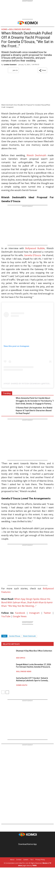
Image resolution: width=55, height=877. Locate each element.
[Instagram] (24, 840)
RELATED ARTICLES (11, 644)
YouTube (6, 616)
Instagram (34, 612)
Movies (45, 863)
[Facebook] (3, 631)
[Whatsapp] (12, 631)
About (12, 860)
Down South (21, 685)
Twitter (47, 612)
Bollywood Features (20, 29)
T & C (32, 860)
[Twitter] (8, 631)
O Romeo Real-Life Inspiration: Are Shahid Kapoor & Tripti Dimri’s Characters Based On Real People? (34, 410)
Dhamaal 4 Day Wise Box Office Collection (34, 651)
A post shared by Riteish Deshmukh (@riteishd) (28, 384)
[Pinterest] (27, 840)
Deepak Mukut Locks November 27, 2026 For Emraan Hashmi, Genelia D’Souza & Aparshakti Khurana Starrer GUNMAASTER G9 (34, 665)
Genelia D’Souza (32, 255)
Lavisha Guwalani (10, 64)
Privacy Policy (40, 860)
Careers (25, 860)
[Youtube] (35, 840)
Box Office (20, 658)
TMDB (34, 865)
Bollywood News (23, 671)
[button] (42, 70)
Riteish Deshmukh (36, 155)
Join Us (15, 70)
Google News (20, 616)
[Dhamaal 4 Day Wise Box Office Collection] (8, 654)
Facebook (20, 612)
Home (4, 29)
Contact (18, 860)
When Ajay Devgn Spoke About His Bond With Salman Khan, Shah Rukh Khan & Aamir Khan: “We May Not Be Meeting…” (27, 602)
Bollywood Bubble (35, 248)
